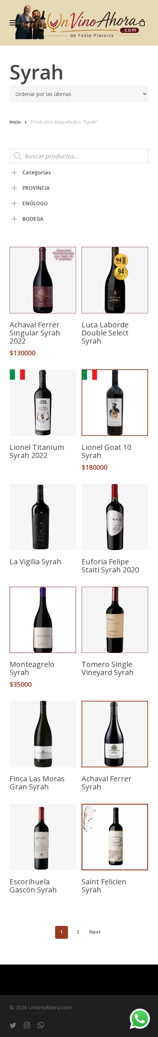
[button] (14, 22)
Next (95, 932)
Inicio (15, 121)
